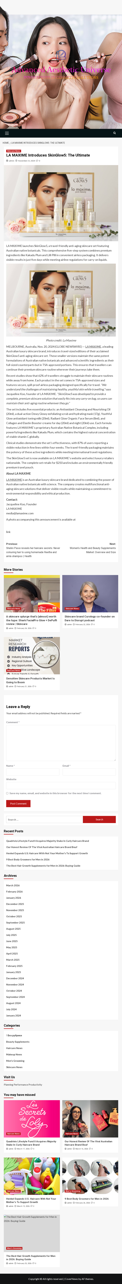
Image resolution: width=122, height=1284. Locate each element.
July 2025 (11, 934)
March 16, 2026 (81, 1149)
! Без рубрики (14, 1035)
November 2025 (15, 910)
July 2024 (11, 1009)
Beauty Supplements (17, 1041)
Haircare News (14, 1048)
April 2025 (12, 953)
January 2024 (13, 1015)
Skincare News (13, 151)
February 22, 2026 (82, 624)
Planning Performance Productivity (23, 1084)
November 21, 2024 (26, 161)
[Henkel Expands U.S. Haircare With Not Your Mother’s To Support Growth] (32, 1176)
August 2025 (13, 928)
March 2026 (13, 885)
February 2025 (14, 965)
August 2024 (13, 1003)
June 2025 (12, 941)
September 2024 (15, 996)
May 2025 (11, 947)
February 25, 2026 (24, 1263)
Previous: (33, 550)
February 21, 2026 (24, 686)
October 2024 (14, 990)
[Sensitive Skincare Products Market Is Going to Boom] (32, 655)
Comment (13, 722)
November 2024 (15, 984)
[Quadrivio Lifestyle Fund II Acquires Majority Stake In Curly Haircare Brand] (32, 1119)
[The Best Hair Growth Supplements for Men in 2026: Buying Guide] (32, 1233)
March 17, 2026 (23, 1149)
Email (67, 765)
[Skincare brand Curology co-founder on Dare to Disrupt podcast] (90, 593)
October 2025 (14, 916)
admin (11, 161)
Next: (93, 548)
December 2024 (15, 978)
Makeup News (14, 1054)
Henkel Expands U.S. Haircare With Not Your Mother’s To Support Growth (47, 853)
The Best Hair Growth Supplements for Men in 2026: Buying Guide (43, 865)
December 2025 (15, 904)
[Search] (115, 133)
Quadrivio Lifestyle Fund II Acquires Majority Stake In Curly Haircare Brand (47, 840)
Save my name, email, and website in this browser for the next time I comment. (56, 793)
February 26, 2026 (82, 1203)
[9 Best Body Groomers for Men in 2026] (90, 1176)
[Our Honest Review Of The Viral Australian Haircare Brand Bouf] (90, 1119)
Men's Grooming (15, 1060)
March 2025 (13, 959)
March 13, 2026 (23, 1206)
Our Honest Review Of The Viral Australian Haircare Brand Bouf (41, 847)
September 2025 (15, 922)
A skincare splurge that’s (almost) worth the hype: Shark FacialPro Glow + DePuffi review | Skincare (31, 620)
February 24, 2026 (24, 628)
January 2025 (13, 972)
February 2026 (14, 891)
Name (10, 765)
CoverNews (71, 1278)
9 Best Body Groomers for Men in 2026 (27, 859)
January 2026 (13, 897)
